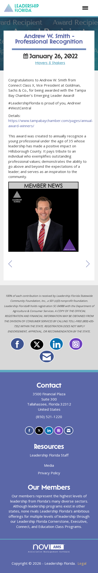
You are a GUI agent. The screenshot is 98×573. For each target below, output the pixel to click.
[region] (88, 264)
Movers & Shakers (50, 63)
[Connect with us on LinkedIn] (56, 344)
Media (49, 465)
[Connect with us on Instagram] (76, 344)
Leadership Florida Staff (49, 455)
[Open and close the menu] (66, 8)
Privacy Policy (49, 473)
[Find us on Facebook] (17, 344)
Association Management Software (49, 552)
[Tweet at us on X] (37, 344)
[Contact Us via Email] (46, 356)
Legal (82, 563)
